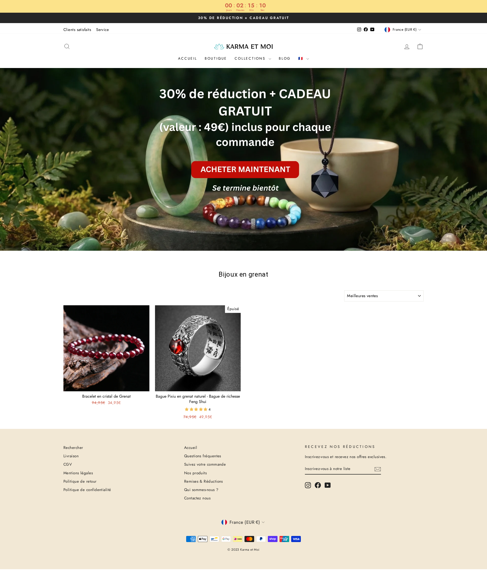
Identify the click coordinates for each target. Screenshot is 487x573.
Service (102, 29)
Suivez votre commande (205, 464)
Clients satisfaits (77, 29)
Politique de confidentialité (87, 490)
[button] (196, 409)
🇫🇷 (301, 58)
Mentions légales (78, 473)
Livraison (71, 456)
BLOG (285, 58)
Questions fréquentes (202, 456)
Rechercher (73, 447)
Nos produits (195, 473)
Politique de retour (80, 481)
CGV (67, 464)
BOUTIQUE (216, 58)
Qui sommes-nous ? (201, 490)
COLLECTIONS (251, 58)
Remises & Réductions (203, 481)
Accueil (187, 58)
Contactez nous (197, 498)
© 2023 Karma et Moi (243, 549)
